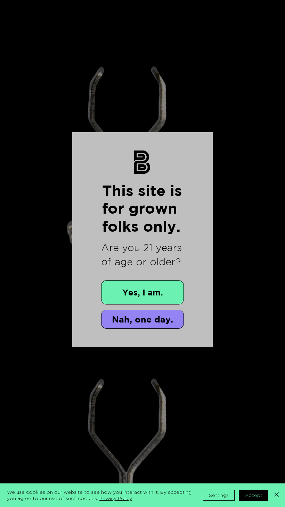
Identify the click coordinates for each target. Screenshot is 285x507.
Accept (253, 495)
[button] (142, 292)
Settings (219, 495)
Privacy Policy (115, 498)
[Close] (276, 495)
